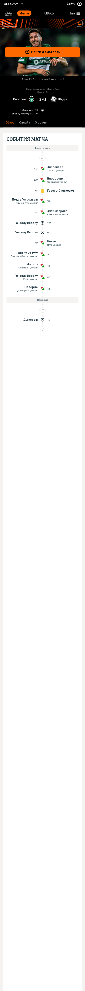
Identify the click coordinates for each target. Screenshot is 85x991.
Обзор (10, 122)
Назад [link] (12, 23)
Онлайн (24, 122)
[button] (74, 13)
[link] (24, 13)
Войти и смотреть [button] (45, 52)
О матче (41, 122)
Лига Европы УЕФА (8, 13)
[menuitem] (28, 13)
